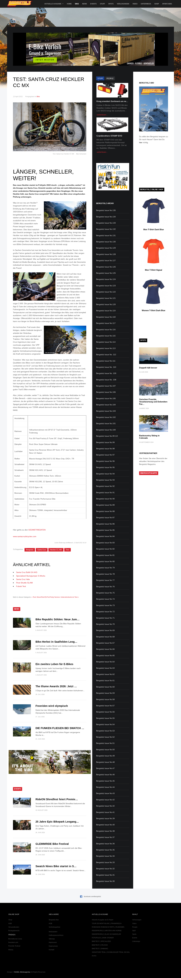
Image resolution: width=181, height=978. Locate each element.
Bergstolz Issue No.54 (105, 724)
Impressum (53, 942)
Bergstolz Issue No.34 (105, 856)
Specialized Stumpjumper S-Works (30, 576)
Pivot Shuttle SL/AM (24, 583)
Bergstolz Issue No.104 (106, 405)
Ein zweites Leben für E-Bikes (54, 664)
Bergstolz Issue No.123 (106, 286)
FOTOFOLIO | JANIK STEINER (103, 938)
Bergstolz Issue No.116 (106, 329)
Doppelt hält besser (148, 368)
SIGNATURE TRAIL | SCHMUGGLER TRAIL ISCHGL (111, 952)
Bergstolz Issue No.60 (105, 687)
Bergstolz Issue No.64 (105, 662)
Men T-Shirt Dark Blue (153, 229)
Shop (156, 4)
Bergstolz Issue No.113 (106, 348)
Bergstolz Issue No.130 (106, 242)
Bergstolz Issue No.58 (105, 699)
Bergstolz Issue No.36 (105, 844)
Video (135, 4)
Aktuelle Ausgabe (52, 4)
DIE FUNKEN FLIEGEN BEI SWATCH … (60, 728)
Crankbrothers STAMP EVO (109, 136)
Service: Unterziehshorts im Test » (66, 597)
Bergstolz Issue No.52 (105, 737)
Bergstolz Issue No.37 (105, 837)
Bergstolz (20, 4)
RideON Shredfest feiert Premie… (57, 799)
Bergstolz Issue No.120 (106, 304)
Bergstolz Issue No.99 (105, 442)
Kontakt (51, 950)
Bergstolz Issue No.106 (106, 392)
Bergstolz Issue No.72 (105, 612)
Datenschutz (53, 946)
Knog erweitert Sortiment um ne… (112, 101)
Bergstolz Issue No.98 (105, 449)
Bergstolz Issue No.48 (105, 762)
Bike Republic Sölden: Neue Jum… (58, 619)
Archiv (94, 956)
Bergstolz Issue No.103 (106, 411)
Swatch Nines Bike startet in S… (56, 866)
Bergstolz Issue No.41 (105, 812)
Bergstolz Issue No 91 (105, 492)
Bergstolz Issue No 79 (105, 568)
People (134, 927)
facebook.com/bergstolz (92, 896)
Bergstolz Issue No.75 (105, 593)
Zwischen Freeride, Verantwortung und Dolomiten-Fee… (153, 401)
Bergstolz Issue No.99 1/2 (107, 436)
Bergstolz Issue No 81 (105, 555)
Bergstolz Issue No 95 (105, 467)
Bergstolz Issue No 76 (105, 587)
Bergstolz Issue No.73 (105, 605)
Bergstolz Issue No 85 (105, 530)
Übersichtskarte (148, 473)
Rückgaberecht (13, 931)
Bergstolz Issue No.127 (106, 260)
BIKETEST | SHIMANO (100, 949)
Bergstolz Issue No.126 (106, 267)
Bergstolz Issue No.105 (106, 398)
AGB (10, 923)
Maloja (10, 950)
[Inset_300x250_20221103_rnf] (112, 190)
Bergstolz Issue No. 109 (106, 373)
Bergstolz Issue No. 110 (106, 367)
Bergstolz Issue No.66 (105, 649)
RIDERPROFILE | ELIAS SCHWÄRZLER (106, 934)
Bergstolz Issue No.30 (105, 881)
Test (67, 550)
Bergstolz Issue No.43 (105, 793)
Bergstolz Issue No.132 (106, 229)
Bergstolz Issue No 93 (105, 480)
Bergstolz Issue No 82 (105, 549)
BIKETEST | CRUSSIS (100, 945)
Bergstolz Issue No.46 (105, 774)
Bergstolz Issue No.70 (105, 624)
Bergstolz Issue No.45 (105, 781)
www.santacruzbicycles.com (24, 536)
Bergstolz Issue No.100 (106, 430)
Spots (111, 4)
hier (140, 142)
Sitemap (52, 939)
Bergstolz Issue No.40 (105, 825)
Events (93, 4)
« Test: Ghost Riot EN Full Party (43, 597)
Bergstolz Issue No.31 (105, 875)
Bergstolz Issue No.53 (105, 731)
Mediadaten (53, 932)
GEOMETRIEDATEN (37, 530)
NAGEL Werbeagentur (22, 972)
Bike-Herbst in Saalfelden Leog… (56, 641)
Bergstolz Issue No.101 (106, 423)
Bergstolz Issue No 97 (105, 455)
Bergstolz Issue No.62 (105, 674)
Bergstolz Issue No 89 (105, 505)
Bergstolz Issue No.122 (106, 292)
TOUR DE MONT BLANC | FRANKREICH (107, 923)
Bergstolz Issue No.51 (105, 743)
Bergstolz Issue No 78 (105, 574)
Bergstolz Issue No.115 (106, 336)
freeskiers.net (13, 942)
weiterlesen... (102, 115)
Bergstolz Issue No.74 (105, 599)
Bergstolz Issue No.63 (105, 668)
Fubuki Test (21, 586)
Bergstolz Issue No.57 (105, 706)
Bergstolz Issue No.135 (106, 210)
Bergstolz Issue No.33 (105, 862)
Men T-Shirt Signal (153, 270)
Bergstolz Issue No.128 (106, 254)
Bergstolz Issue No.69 (105, 630)
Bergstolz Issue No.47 (105, 768)
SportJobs (167, 4)
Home (69, 4)
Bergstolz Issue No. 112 (106, 354)
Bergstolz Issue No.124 (106, 279)
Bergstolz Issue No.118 (106, 317)
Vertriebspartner (54, 927)
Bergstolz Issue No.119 (106, 311)
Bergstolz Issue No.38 (105, 831)
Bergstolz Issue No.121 (106, 298)
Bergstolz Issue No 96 (105, 461)
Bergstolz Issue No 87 (105, 517)
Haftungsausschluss (56, 935)
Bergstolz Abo (54, 920)
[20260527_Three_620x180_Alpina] (50, 773)
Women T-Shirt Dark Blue (153, 310)
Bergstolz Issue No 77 (105, 580)
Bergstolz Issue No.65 (105, 655)
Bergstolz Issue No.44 (105, 787)
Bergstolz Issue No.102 (106, 417)
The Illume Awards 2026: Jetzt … (56, 686)
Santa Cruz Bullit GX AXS (26, 572)
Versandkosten (13, 927)
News (84, 4)
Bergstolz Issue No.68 (105, 637)
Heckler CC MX (56, 550)
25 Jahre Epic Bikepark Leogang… (57, 821)
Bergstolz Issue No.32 (105, 869)
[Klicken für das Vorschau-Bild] (49, 126)
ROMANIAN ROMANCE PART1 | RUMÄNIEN (108, 927)
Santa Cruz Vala (23, 579)
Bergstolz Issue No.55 (105, 718)
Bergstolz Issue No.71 (105, 618)
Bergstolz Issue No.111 (105, 361)
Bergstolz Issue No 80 (105, 561)
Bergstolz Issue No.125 (106, 273)
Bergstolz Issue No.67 (105, 643)
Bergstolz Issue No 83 (105, 543)
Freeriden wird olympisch (52, 705)
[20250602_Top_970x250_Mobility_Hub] (90, 65)
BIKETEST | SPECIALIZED (101, 941)
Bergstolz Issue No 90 (105, 499)
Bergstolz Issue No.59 (105, 693)
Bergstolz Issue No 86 (105, 524)
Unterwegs (146, 4)
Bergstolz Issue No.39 (105, 818)
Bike (77, 4)
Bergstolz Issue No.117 (106, 323)
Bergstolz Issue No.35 (105, 850)
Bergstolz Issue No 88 (105, 511)
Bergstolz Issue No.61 (105, 680)
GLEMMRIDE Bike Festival (52, 843)
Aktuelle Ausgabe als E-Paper (102, 920)
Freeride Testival (14, 946)
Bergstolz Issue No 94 (105, 474)
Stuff (102, 4)
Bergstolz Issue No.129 (106, 248)
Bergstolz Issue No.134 (106, 217)
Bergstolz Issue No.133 (106, 223)
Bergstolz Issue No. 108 (106, 380)
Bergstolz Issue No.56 (105, 712)
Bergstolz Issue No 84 (105, 536)
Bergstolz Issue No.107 (106, 386)
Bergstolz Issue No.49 (105, 756)
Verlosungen (123, 4)
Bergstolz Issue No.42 (105, 800)
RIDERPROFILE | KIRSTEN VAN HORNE (107, 931)
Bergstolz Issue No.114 (106, 342)
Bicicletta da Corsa (15, 939)
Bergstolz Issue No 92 (105, 486)
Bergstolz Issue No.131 (106, 235)
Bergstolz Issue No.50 (105, 749)
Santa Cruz (41, 550)
